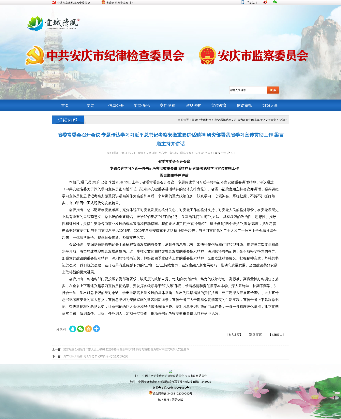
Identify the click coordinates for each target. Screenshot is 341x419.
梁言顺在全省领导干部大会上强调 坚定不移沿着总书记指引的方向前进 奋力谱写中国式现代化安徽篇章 (126, 349)
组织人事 (270, 105)
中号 (224, 153)
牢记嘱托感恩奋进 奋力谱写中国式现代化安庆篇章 (245, 120)
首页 (65, 105)
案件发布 (167, 105)
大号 (217, 153)
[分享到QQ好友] (72, 329)
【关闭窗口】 (277, 334)
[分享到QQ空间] (88, 329)
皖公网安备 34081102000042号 (172, 393)
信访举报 (244, 105)
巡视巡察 (193, 105)
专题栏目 (205, 120)
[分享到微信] (80, 329)
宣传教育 (219, 105)
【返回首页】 (255, 334)
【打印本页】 (234, 334)
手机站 (250, 3)
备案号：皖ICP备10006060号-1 (172, 387)
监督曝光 (142, 105)
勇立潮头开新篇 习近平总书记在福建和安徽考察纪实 (95, 356)
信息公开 (116, 105)
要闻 (91, 105)
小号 (230, 153)
